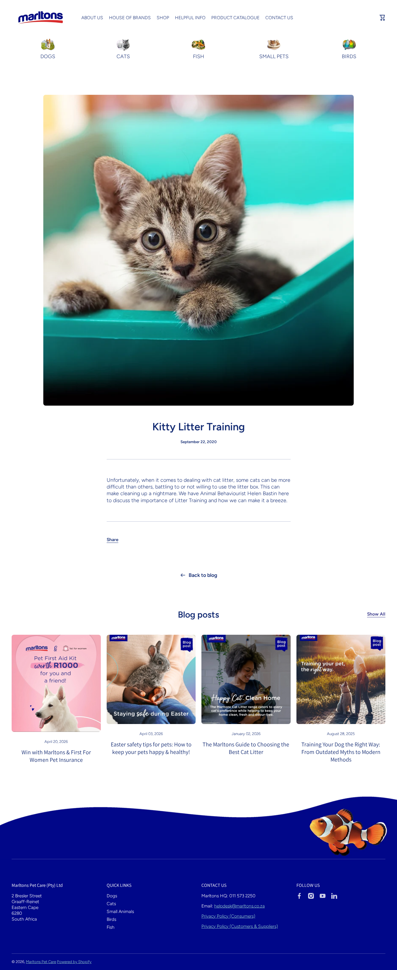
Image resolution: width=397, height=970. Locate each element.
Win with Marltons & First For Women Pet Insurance (56, 756)
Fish (111, 927)
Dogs (112, 895)
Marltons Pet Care (41, 961)
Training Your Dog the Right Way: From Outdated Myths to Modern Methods (340, 752)
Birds (111, 919)
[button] (382, 18)
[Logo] (41, 17)
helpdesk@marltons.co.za (239, 906)
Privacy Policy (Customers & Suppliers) (239, 926)
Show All (376, 614)
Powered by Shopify (74, 961)
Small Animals (120, 911)
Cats (111, 903)
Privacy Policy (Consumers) (228, 916)
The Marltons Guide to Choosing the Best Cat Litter (246, 748)
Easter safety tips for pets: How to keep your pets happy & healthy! (151, 748)
